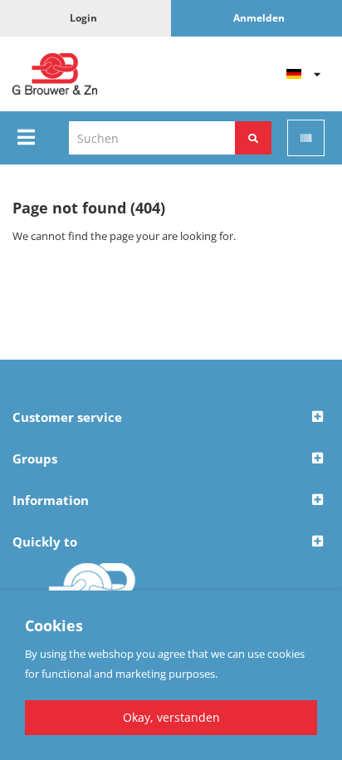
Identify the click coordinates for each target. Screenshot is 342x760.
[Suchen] (253, 137)
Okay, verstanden (171, 717)
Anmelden (259, 18)
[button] (171, 418)
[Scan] (306, 138)
